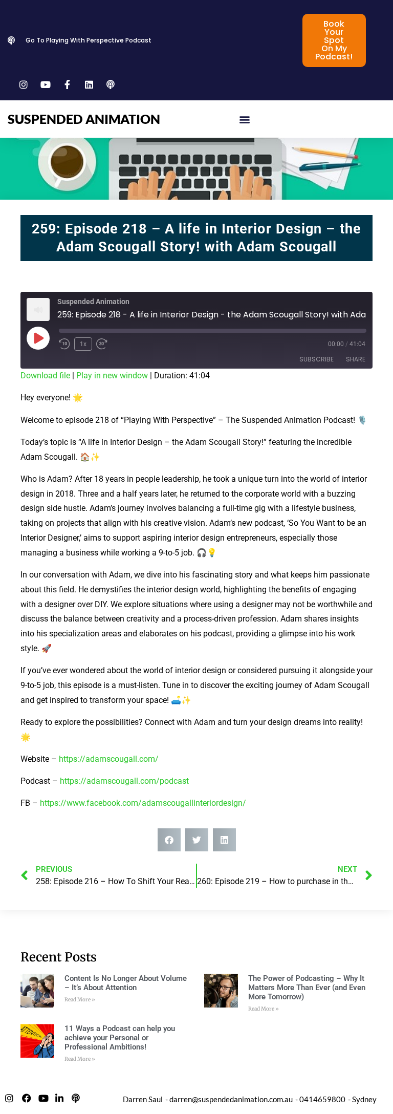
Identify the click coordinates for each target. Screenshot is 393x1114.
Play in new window (112, 375)
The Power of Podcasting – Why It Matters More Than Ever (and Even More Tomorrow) (306, 987)
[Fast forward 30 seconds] (104, 344)
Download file (45, 375)
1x (83, 344)
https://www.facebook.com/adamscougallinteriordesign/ (143, 803)
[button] (244, 119)
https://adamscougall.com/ (109, 759)
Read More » (79, 999)
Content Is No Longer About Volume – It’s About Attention (125, 983)
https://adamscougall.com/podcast (124, 781)
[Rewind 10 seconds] (64, 344)
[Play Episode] (38, 338)
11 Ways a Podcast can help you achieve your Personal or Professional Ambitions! (119, 1038)
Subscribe (316, 359)
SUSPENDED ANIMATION (84, 118)
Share (355, 359)
